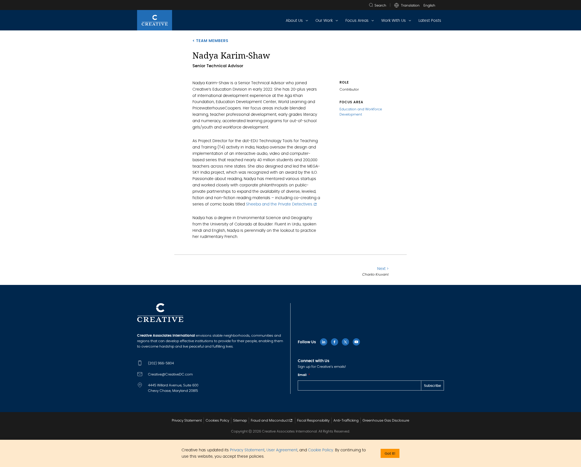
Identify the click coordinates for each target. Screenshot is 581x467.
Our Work (324, 20)
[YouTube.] (356, 342)
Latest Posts (430, 20)
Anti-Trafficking (346, 420)
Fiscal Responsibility (313, 420)
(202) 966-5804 (161, 363)
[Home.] (154, 20)
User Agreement (282, 450)
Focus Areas (357, 20)
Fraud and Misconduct (270, 420)
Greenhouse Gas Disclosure (385, 420)
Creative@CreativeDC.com (170, 374)
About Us (294, 20)
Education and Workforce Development (361, 112)
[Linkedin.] (324, 342)
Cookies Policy (217, 420)
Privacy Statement (247, 450)
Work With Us (393, 20)
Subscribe (432, 386)
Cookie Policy (320, 450)
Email (304, 375)
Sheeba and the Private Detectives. (279, 204)
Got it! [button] (390, 453)
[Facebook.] (335, 342)
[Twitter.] (345, 342)
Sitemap (240, 420)
